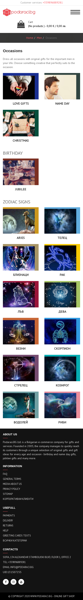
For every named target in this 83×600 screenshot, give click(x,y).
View (21, 91)
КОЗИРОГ (62, 385)
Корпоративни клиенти (18, 499)
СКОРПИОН (62, 348)
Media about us (12, 484)
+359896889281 (53, 2)
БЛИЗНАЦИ (21, 275)
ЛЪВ (21, 311)
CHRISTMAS (21, 140)
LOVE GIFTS (21, 103)
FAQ (5, 474)
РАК (62, 275)
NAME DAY (62, 103)
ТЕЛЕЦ (62, 238)
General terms (12, 479)
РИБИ (62, 422)
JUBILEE (20, 189)
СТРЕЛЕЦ (20, 385)
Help (5, 530)
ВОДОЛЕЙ (21, 422)
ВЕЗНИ (20, 348)
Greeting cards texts (17, 535)
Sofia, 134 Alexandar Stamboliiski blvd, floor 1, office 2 (37, 557)
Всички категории (15, 540)
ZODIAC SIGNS (16, 201)
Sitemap (8, 494)
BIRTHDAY (13, 153)
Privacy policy (11, 489)
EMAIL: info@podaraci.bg (18, 567)
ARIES (21, 238)
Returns (8, 525)
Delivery (8, 520)
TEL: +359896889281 (14, 562)
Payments (9, 515)
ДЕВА (62, 311)
